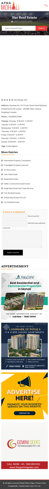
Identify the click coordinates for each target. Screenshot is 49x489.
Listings (22, 21)
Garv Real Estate (11, 174)
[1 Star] (2, 100)
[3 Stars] (7, 100)
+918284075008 (15, 116)
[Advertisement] (24, 61)
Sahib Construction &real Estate (17, 183)
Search (41, 28)
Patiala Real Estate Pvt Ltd (15, 197)
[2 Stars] (5, 100)
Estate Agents (12, 146)
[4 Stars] (10, 100)
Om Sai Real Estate (11, 202)
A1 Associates (10, 170)
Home (15, 21)
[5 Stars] (12, 100)
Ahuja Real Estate (11, 179)
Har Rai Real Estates (12, 193)
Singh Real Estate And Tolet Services (18, 188)
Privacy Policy (41, 483)
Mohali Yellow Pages (27, 483)
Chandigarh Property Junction (16, 165)
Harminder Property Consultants (17, 160)
